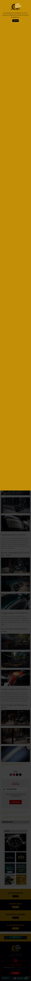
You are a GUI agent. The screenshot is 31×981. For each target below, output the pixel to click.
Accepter (15, 20)
